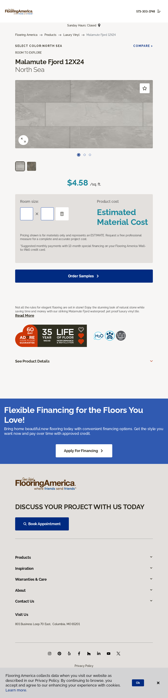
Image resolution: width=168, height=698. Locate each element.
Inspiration (24, 568)
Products (50, 34)
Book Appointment (44, 524)
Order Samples (81, 276)
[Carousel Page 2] (85, 155)
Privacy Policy (84, 665)
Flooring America (26, 34)
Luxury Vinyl (71, 34)
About (20, 590)
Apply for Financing (81, 451)
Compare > (143, 46)
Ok (138, 682)
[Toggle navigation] (159, 11)
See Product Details (32, 361)
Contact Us (24, 601)
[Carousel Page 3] (90, 155)
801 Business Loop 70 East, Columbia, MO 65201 (47, 624)
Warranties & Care (31, 579)
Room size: (29, 201)
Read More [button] (24, 315)
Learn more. (16, 690)
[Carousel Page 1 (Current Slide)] (78, 154)
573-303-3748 (145, 11)
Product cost (108, 201)
